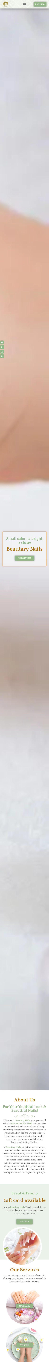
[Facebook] (2, 342)
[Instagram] (2, 352)
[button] (24, 4)
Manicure (24, 1306)
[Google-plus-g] (2, 347)
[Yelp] (2, 356)
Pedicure (25, 1345)
